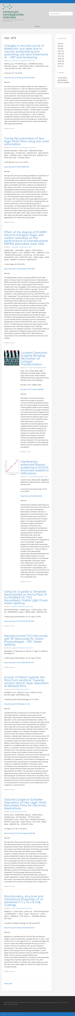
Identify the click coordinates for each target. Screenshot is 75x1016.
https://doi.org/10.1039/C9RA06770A (16, 167)
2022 (59, 54)
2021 (59, 56)
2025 (59, 46)
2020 (59, 59)
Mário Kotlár (28, 247)
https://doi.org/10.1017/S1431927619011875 (19, 621)
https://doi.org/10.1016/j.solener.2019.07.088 (19, 269)
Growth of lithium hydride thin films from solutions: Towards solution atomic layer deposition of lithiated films (26, 681)
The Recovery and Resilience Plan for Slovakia (63, 80)
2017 (59, 66)
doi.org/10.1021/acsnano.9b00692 (32, 389)
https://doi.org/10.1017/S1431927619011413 (19, 663)
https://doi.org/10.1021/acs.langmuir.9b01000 (19, 833)
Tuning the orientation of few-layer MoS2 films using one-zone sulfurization (26, 141)
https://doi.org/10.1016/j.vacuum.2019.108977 (19, 78)
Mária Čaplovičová (29, 60)
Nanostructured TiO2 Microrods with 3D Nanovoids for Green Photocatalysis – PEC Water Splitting (25, 640)
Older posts (8, 984)
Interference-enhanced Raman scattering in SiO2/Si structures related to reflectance (34, 467)
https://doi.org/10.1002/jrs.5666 (31, 496)
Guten (17, 1014)
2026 (59, 44)
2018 (59, 64)
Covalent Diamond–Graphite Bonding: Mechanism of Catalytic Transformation (34, 358)
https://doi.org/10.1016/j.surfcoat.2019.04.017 (19, 928)
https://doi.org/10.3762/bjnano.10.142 (17, 704)
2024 (59, 49)
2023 (59, 51)
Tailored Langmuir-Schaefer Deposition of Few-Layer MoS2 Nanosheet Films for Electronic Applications (25, 804)
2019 (59, 61)
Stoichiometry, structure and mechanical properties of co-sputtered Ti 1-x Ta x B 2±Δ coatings (24, 900)
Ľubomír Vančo (43, 476)
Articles (12, 128)
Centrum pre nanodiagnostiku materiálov (13, 14)
